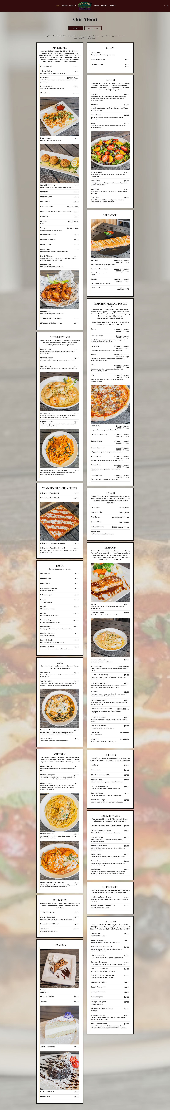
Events (96, 6)
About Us (112, 6)
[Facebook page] (164, 5)
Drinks (65, 6)
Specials (72, 6)
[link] (85, 5)
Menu (58, 6)
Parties (104, 6)
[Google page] (167, 5)
